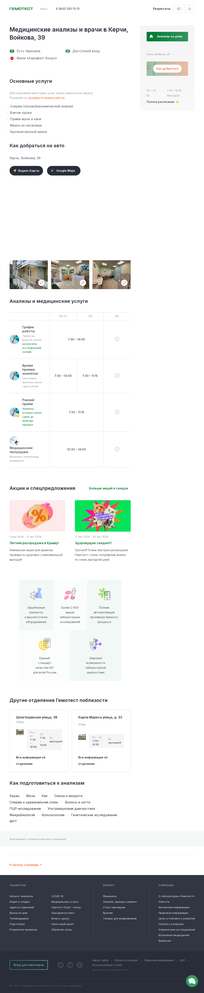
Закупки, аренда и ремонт (120, 901)
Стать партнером (114, 907)
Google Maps (65, 170)
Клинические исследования (177, 929)
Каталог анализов (21, 896)
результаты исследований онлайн (31, 347)
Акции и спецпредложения (42, 488)
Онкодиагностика (62, 912)
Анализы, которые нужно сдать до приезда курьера (32, 416)
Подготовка (17, 924)
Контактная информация (174, 907)
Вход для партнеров (29, 965)
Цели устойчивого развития (177, 918)
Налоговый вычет (62, 924)
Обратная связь (61, 929)
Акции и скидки (20, 901)
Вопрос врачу (60, 918)
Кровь (15, 796)
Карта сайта (100, 960)
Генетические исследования (94, 815)
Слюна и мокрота (68, 796)
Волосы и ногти (77, 802)
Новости (164, 901)
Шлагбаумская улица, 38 (36, 717)
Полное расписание (160, 101)
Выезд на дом (18, 912)
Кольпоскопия (53, 815)
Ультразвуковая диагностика (71, 809)
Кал (44, 796)
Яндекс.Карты (28, 170)
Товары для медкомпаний (120, 918)
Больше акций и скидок (108, 488)
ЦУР (182, 960)
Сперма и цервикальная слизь (34, 802)
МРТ (13, 821)
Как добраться (167, 68)
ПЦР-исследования (25, 809)
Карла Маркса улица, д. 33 (100, 717)
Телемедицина (19, 918)
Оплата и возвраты (171, 924)
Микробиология (22, 815)
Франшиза (110, 896)
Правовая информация (173, 912)
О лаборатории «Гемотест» (176, 896)
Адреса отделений (22, 907)
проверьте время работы (46, 97)
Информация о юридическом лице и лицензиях (38, 839)
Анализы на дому (169, 36)
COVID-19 (57, 896)
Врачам (108, 912)
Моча (30, 796)
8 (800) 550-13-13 (67, 8)
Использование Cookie (107, 965)
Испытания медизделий (174, 935)
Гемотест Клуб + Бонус (66, 907)
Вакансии (165, 940)
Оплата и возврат (126, 960)
